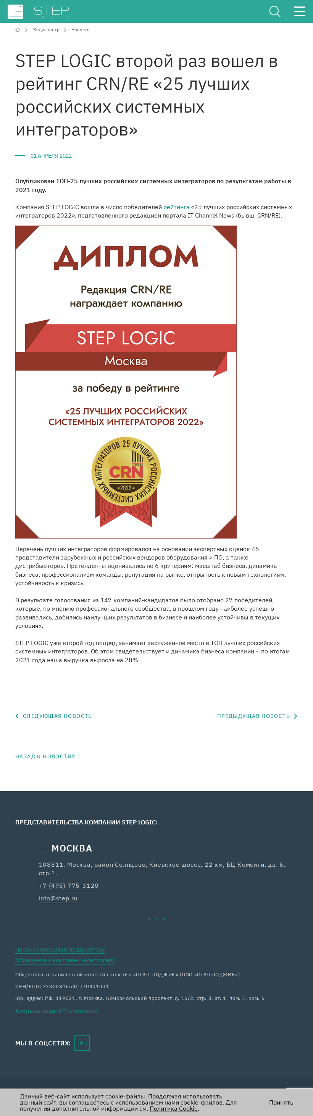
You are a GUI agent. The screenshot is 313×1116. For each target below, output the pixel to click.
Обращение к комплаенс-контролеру (65, 960)
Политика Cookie (174, 1108)
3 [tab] (164, 919)
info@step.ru (58, 898)
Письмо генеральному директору (60, 949)
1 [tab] (149, 919)
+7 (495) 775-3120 (69, 885)
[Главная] (18, 29)
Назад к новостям (45, 756)
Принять (281, 1102)
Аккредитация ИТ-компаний (56, 1010)
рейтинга (176, 207)
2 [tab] (156, 919)
